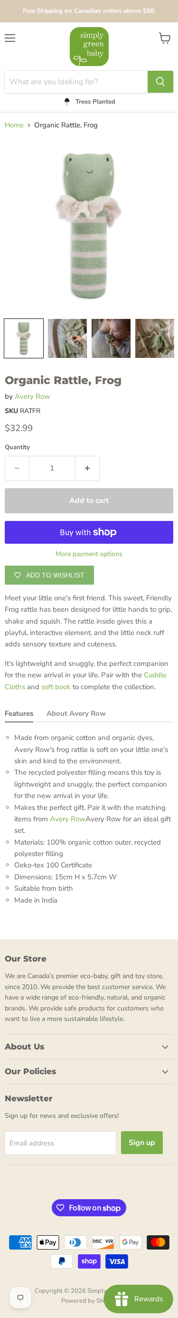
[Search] (160, 82)
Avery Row (32, 396)
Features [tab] (19, 713)
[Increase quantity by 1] (87, 468)
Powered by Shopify (89, 1301)
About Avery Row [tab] (76, 713)
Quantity (17, 447)
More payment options (89, 554)
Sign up (142, 1142)
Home (14, 125)
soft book (56, 687)
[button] (24, 338)
